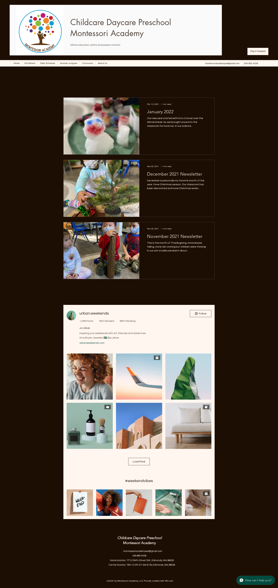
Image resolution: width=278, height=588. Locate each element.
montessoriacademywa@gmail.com (222, 63)
